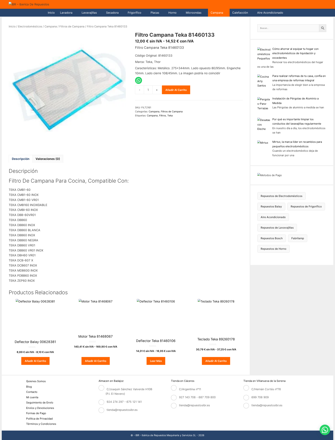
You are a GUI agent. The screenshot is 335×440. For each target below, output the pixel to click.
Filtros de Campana (71, 26)
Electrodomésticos (30, 26)
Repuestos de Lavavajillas (277, 227)
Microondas (193, 12)
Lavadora (66, 12)
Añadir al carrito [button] (35, 361)
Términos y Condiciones (41, 423)
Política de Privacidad (39, 418)
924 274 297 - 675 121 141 (124, 401)
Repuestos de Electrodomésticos (281, 196)
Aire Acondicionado (270, 12)
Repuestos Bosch (272, 238)
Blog (29, 386)
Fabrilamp (297, 238)
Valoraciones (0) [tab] (48, 159)
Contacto (31, 392)
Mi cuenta (32, 397)
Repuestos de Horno (273, 248)
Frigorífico (134, 12)
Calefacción (240, 12)
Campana (217, 12)
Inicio (51, 12)
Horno (172, 12)
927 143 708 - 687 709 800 (197, 397)
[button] (325, 430)
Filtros (162, 115)
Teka (170, 115)
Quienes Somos (36, 381)
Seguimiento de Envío (39, 402)
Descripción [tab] (20, 159)
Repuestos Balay (271, 206)
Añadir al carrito (176, 90)
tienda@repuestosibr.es (122, 410)
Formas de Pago (36, 413)
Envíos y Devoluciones (40, 408)
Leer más (156, 361)
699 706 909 (260, 397)
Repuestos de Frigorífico (306, 206)
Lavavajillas (89, 12)
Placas (155, 12)
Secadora (112, 12)
